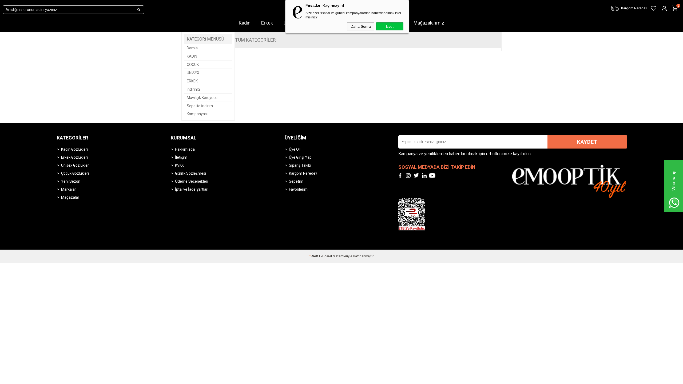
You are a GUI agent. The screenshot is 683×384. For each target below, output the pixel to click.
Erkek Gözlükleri (74, 157)
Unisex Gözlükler (75, 165)
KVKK (179, 165)
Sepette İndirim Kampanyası (200, 110)
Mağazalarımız (429, 23)
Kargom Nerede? (303, 173)
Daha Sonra (361, 26)
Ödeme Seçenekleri (191, 181)
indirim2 (193, 89)
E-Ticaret (325, 256)
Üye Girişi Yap (300, 157)
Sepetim (296, 181)
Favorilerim (298, 189)
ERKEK (192, 81)
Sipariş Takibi (300, 165)
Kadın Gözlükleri (74, 149)
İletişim (181, 157)
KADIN (192, 56)
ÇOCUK (193, 64)
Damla (192, 48)
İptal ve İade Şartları (191, 189)
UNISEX (193, 73)
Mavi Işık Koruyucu (202, 97)
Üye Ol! (294, 149)
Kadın (245, 23)
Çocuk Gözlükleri (75, 173)
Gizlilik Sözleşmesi (190, 173)
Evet (390, 26)
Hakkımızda (185, 149)
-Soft (314, 256)
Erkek (267, 23)
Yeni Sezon (70, 181)
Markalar (68, 189)
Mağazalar (70, 197)
